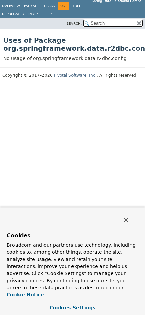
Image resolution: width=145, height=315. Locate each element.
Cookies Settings (72, 307)
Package (32, 6)
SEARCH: (74, 23)
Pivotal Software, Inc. (75, 75)
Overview (11, 6)
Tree (76, 6)
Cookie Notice (25, 294)
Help (47, 14)
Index (33, 14)
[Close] (126, 220)
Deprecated (13, 14)
